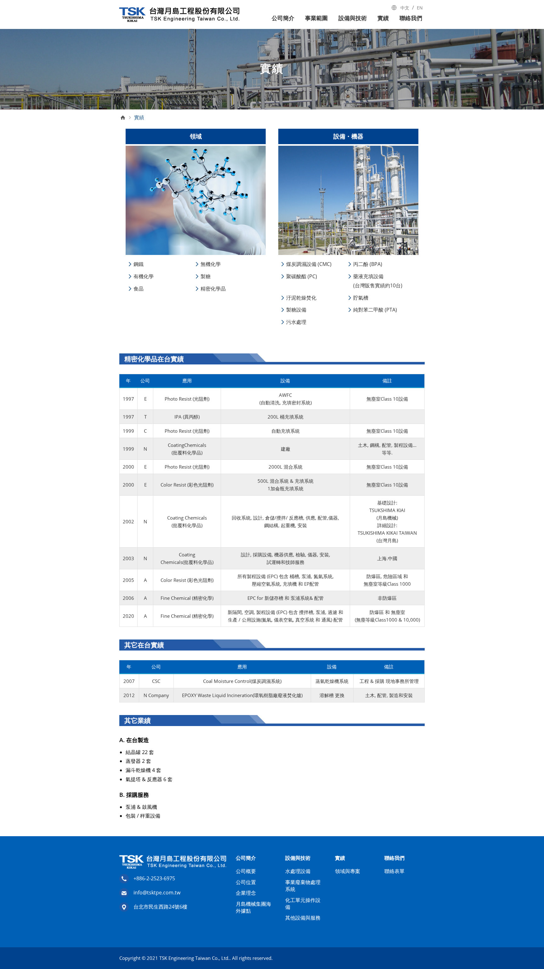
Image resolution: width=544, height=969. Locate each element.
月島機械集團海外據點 (253, 907)
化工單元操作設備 (302, 903)
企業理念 (246, 892)
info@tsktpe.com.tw (156, 892)
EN (420, 8)
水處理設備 (297, 871)
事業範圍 (316, 18)
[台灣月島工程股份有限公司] (179, 14)
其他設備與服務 (302, 917)
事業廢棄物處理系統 (302, 886)
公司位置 (246, 882)
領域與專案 (347, 871)
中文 (404, 8)
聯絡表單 (394, 871)
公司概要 (246, 871)
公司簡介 (283, 18)
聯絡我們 (411, 18)
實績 (383, 18)
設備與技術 (352, 18)
